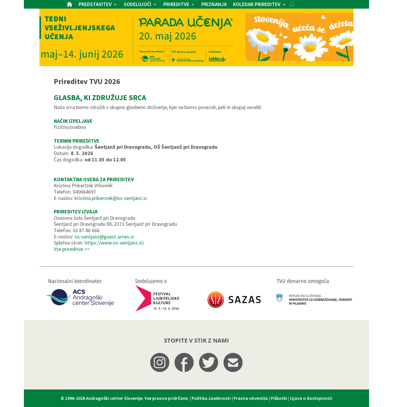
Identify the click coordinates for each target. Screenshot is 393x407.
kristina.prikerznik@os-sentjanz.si (111, 198)
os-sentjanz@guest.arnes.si (104, 236)
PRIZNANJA (214, 4)
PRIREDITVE (176, 4)
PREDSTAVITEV (95, 4)
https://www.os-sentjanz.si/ (114, 242)
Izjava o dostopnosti (311, 398)
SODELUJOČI (137, 4)
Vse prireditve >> (71, 249)
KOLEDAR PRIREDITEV (257, 4)
